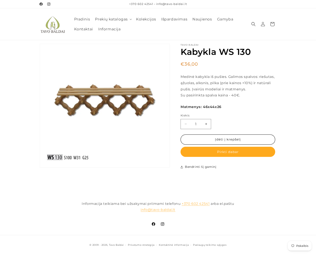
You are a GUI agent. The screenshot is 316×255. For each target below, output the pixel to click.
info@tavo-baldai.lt (158, 210)
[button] (112, 19)
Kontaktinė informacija (174, 244)
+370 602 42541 (196, 204)
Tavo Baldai (116, 244)
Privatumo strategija (141, 244)
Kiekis (185, 115)
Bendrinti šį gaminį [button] (200, 167)
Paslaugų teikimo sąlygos (210, 244)
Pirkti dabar (228, 152)
